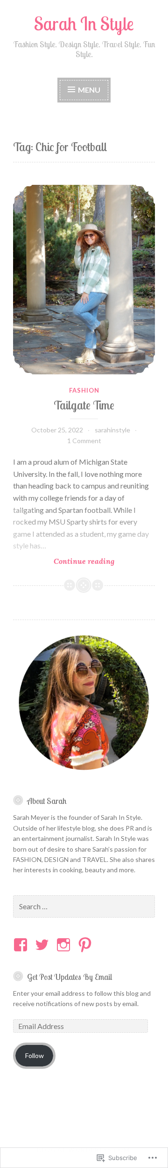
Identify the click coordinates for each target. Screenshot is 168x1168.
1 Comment (84, 441)
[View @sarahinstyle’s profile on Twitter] (44, 944)
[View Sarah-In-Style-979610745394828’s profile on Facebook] (22, 944)
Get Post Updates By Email (69, 976)
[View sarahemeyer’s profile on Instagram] (65, 944)
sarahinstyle (112, 430)
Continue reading (63, 561)
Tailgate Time (84, 405)
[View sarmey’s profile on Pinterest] (86, 944)
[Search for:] (84, 907)
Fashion (84, 390)
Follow (34, 1055)
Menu (89, 89)
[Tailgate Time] (84, 279)
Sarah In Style (84, 23)
